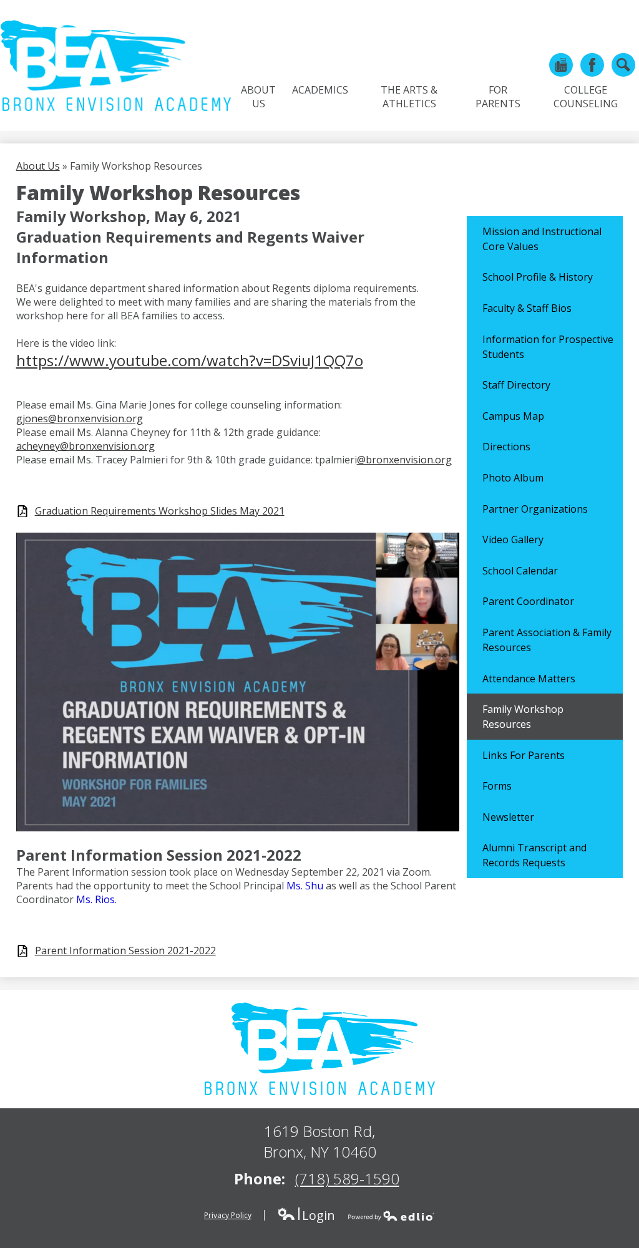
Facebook (592, 65)
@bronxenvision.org (404, 460)
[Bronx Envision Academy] (115, 65)
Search (623, 65)
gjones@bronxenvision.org (79, 418)
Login (306, 1215)
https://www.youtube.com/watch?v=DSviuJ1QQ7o (189, 360)
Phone (561, 65)
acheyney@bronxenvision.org (85, 446)
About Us (38, 166)
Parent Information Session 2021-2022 (125, 951)
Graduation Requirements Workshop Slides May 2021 (160, 511)
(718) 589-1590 (347, 1178)
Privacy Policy (227, 1215)
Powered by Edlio (391, 1215)
